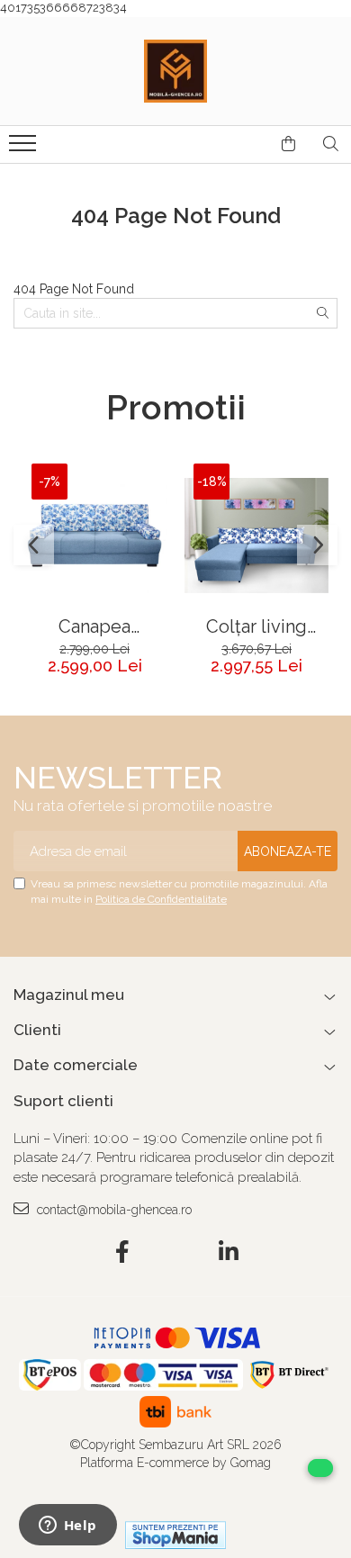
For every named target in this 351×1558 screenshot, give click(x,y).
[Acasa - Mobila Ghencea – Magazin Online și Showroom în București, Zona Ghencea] (176, 71)
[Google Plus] (176, 1253)
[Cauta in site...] (330, 144)
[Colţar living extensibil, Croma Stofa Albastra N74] (256, 536)
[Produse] (24, 148)
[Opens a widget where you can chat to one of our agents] (67, 1526)
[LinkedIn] (229, 1253)
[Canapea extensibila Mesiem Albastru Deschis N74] (94, 536)
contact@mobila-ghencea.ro (112, 1209)
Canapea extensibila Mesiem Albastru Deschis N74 (94, 627)
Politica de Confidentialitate (161, 899)
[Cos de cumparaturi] (288, 144)
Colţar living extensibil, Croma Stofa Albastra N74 (256, 627)
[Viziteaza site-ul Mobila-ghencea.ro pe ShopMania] (175, 1535)
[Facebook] (123, 1253)
